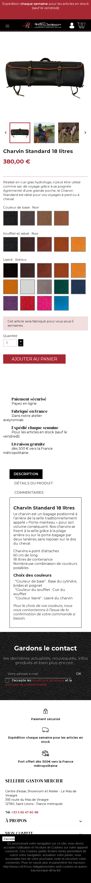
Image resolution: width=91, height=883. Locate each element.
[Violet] (10, 303)
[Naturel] (44, 218)
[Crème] (27, 286)
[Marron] (27, 218)
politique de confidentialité (26, 684)
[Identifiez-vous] (71, 25)
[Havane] (78, 270)
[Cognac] (78, 244)
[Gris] (44, 286)
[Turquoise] (61, 303)
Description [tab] (26, 474)
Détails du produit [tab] (33, 483)
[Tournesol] (10, 286)
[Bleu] (78, 286)
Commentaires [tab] (29, 493)
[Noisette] (61, 218)
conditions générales (48, 680)
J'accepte (9, 838)
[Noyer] (61, 244)
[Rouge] (27, 303)
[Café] (27, 244)
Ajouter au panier (34, 359)
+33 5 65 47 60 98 (24, 812)
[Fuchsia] (44, 303)
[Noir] (10, 218)
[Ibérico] (44, 244)
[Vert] (61, 286)
